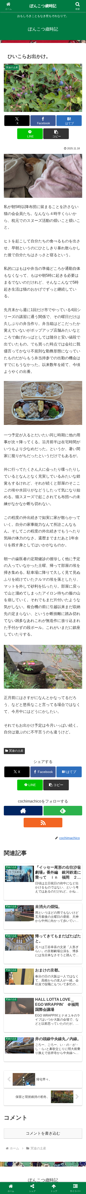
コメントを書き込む (43, 1133)
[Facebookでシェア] (14, 1183)
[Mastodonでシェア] (33, 1170)
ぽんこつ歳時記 (43, 6)
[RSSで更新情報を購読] (43, 822)
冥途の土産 (16, 750)
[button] (56, 133)
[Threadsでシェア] (33, 1183)
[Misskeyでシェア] (71, 1170)
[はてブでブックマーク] (71, 1183)
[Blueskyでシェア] (52, 1170)
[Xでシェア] (14, 1170)
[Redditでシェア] (52, 1183)
